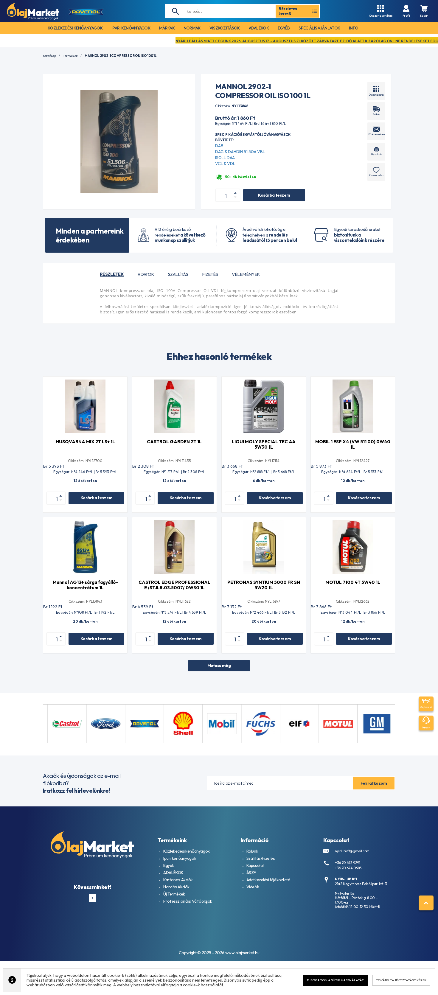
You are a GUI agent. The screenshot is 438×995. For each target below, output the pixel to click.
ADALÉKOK (173, 872)
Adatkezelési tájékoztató (268, 879)
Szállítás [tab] (178, 274)
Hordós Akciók (176, 887)
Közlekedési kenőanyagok (186, 851)
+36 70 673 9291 (347, 862)
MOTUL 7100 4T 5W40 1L (352, 582)
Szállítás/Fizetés (260, 858)
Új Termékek (174, 894)
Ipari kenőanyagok (179, 858)
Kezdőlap (49, 56)
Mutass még (219, 665)
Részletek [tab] (112, 274)
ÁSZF (251, 872)
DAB (219, 145)
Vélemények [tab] (246, 274)
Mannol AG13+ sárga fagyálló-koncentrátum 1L (85, 584)
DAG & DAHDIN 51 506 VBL (240, 151)
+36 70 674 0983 (348, 868)
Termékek (70, 56)
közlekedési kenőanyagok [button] (75, 28)
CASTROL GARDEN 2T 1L (174, 441)
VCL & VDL (225, 163)
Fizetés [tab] (210, 274)
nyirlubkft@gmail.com (352, 851)
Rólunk (252, 851)
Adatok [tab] (146, 274)
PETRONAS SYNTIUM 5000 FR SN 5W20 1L (263, 584)
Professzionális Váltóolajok (187, 901)
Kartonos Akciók (178, 879)
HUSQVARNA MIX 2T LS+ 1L (85, 441)
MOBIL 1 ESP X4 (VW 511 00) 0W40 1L (352, 444)
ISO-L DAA (225, 157)
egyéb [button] (284, 28)
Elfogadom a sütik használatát (335, 980)
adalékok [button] (259, 28)
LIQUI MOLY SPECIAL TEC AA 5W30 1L (264, 444)
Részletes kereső (288, 11)
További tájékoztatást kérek (401, 980)
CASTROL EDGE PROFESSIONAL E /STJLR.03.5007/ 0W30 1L (174, 584)
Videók (252, 887)
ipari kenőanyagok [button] (130, 28)
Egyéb (168, 865)
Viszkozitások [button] (224, 28)
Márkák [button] (167, 28)
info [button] (353, 28)
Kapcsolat (255, 865)
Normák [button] (192, 28)
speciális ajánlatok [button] (319, 28)
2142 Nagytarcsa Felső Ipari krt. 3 (361, 883)
